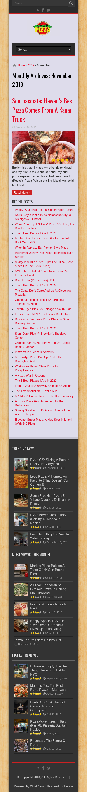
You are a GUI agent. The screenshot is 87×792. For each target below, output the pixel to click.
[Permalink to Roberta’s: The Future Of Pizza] (21, 751)
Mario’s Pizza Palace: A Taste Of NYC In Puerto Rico (47, 570)
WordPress (37, 786)
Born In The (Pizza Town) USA (35, 280)
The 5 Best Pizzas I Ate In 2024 (35, 285)
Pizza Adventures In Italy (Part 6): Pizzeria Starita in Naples (49, 725)
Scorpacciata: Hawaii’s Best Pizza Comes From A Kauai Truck (43, 110)
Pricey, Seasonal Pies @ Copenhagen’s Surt (44, 209)
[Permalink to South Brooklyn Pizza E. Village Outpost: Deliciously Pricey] (21, 506)
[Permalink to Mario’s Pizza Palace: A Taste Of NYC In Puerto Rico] (21, 576)
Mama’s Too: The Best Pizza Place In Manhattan (48, 687)
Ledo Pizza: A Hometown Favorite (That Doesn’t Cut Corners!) (49, 480)
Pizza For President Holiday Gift (37, 640)
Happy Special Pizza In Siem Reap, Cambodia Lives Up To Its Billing (47, 625)
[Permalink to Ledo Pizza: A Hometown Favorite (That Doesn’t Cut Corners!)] (21, 487)
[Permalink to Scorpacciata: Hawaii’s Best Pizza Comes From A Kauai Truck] (43, 163)
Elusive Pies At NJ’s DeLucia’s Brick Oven (42, 314)
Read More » (22, 192)
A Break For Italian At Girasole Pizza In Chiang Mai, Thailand (48, 589)
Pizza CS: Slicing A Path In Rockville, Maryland (49, 462)
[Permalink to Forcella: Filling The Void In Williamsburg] (21, 544)
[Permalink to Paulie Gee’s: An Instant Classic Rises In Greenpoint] (21, 712)
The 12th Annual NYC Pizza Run (36, 391)
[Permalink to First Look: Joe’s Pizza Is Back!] (21, 614)
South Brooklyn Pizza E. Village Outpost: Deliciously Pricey (50, 500)
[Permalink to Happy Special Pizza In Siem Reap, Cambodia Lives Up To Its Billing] (21, 631)
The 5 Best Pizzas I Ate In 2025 (35, 233)
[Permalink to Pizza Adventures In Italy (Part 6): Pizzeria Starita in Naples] (21, 732)
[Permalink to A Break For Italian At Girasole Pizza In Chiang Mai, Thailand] (21, 595)
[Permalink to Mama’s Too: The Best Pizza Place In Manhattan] (21, 696)
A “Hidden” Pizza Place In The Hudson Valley (44, 396)
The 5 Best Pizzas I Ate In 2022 (35, 380)
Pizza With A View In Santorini (34, 352)
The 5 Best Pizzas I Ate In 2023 (35, 328)
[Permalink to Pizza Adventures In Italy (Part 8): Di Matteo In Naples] (21, 525)
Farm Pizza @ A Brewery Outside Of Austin (43, 385)
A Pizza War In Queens (30, 375)
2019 (31, 65)
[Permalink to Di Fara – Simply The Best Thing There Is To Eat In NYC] (21, 676)
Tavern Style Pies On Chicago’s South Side (43, 309)
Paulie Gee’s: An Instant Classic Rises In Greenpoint (47, 706)
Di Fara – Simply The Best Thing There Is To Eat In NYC (49, 670)
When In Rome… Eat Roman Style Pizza (41, 247)
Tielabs (68, 786)
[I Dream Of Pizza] (43, 32)
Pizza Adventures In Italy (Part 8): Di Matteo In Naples (48, 519)
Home (21, 65)
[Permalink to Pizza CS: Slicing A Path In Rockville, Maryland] (21, 470)
